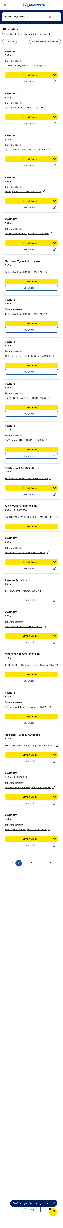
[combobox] (31, 16)
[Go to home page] (34, 5)
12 (44, 863)
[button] (50, 17)
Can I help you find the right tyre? (31, 1203)
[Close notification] (54, 1203)
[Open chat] (53, 1212)
